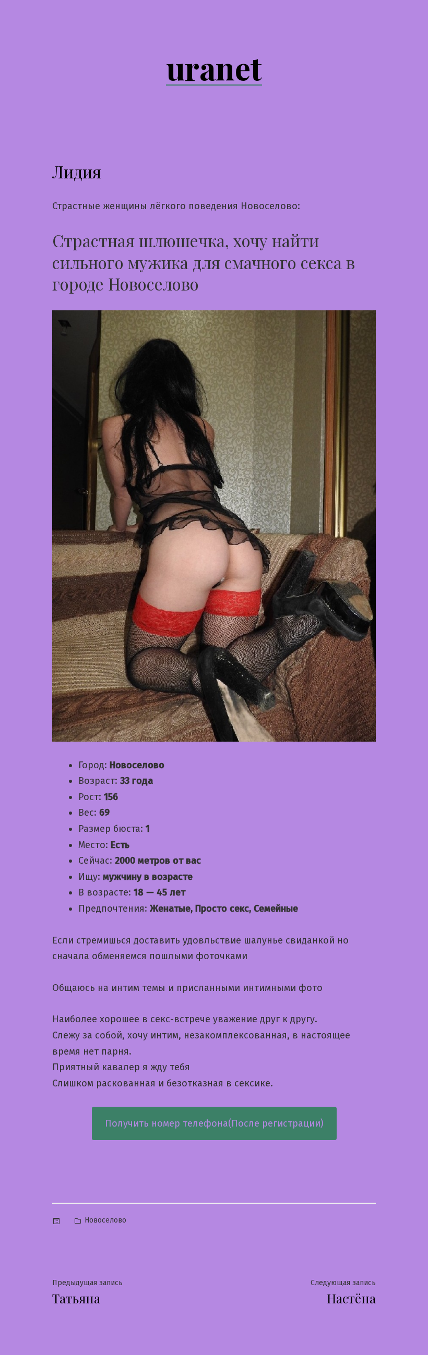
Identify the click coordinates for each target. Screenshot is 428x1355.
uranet (214, 67)
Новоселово (105, 1220)
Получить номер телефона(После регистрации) (214, 1123)
